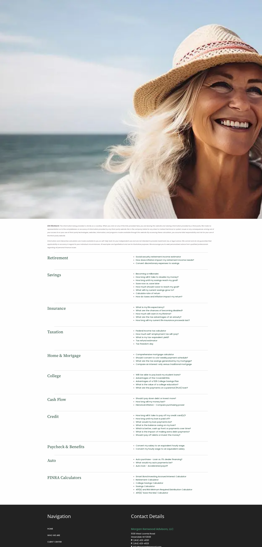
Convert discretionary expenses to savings (157, 263)
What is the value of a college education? (157, 384)
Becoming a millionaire (147, 273)
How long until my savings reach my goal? (157, 280)
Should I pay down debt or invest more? (156, 398)
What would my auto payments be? (154, 462)
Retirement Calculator (147, 479)
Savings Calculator (145, 486)
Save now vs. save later (148, 283)
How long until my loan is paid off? (153, 418)
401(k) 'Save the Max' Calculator (152, 492)
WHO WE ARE (53, 535)
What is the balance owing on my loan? (156, 425)
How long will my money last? (150, 401)
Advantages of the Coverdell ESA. (153, 378)
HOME (50, 528)
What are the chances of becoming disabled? (159, 310)
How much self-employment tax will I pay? (157, 334)
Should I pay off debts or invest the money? (158, 435)
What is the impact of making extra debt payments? (163, 431)
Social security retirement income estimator (158, 256)
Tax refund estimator (146, 340)
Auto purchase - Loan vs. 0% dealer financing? (159, 459)
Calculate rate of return (148, 293)
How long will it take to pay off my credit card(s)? (161, 415)
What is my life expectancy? (150, 307)
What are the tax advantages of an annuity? (158, 317)
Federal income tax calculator (151, 330)
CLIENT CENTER (54, 541)
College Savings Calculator (149, 483)
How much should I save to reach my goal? (157, 286)
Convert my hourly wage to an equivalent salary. (160, 448)
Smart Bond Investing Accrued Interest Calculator (161, 476)
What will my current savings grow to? (155, 290)
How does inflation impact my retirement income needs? (165, 260)
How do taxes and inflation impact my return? (159, 296)
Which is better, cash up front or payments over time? (163, 428)
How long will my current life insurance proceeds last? (163, 320)
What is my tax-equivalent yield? (152, 337)
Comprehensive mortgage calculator (155, 354)
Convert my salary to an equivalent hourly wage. (160, 445)
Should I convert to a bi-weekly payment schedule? (162, 357)
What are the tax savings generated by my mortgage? (164, 360)
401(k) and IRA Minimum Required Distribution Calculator (164, 489)
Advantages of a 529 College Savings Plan (157, 381)
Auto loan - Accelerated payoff (152, 465)
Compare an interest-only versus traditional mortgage (164, 364)
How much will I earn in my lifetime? (153, 313)
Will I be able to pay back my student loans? (158, 374)
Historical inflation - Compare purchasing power (160, 404)
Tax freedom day (144, 343)
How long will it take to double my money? (157, 277)
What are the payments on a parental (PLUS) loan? (162, 387)
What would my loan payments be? (154, 421)
